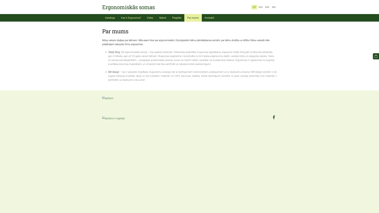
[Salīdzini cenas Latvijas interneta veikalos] (108, 114)
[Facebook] (274, 117)
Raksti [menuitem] (162, 17)
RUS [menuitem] (260, 7)
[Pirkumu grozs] (376, 56)
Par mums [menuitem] (193, 17)
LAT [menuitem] (254, 7)
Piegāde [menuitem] (176, 17)
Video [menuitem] (150, 17)
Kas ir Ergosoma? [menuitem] (131, 17)
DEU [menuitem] (274, 7)
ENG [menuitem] (267, 7)
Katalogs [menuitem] (110, 17)
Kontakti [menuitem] (209, 17)
